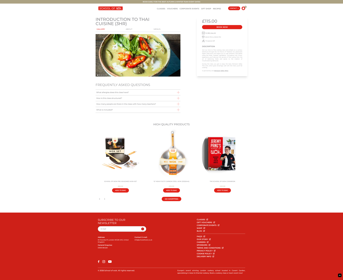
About (129, 29)
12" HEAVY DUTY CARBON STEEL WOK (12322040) (171, 181)
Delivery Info (204, 256)
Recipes (217, 9)
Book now (222, 27)
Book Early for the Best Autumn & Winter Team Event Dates (171, 2)
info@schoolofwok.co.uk (143, 240)
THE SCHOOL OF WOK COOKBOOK (222, 181)
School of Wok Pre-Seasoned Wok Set (120, 181)
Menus (157, 29)
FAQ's (200, 236)
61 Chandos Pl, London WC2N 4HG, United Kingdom (113, 241)
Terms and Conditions (209, 248)
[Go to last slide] (99, 199)
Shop (200, 228)
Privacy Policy (205, 251)
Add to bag (120, 190)
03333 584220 (103, 248)
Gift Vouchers (205, 222)
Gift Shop (206, 9)
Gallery (101, 29)
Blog (200, 231)
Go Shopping (171, 199)
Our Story (202, 239)
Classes (161, 9)
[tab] (97, 75)
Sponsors (202, 245)
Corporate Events (189, 9)
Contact (233, 8)
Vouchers (172, 9)
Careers (201, 242)
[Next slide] (104, 199)
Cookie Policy (204, 254)
